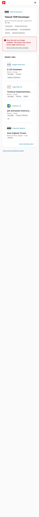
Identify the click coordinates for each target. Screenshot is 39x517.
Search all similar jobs (26, 144)
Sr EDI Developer (14, 69)
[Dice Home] (3, 2)
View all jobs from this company (17, 48)
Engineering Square (16, 12)
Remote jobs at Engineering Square (13, 151)
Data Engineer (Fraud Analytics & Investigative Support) (18, 133)
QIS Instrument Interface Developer (18, 110)
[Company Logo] (9, 65)
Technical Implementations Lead (19, 92)
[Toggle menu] (35, 2)
